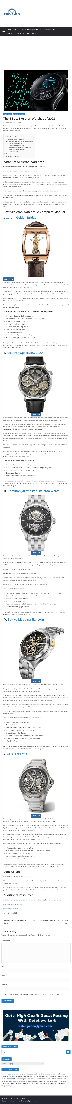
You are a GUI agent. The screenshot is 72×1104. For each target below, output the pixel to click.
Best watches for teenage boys (12, 904)
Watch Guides (12, 29)
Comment (6, 941)
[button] (18, 29)
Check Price (8, 279)
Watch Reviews (49, 29)
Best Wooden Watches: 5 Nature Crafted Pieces (53, 921)
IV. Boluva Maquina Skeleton (17, 149)
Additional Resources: (13, 156)
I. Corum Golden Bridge (15, 143)
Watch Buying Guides (18, 114)
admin (19, 122)
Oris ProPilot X (17, 754)
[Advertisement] (36, 50)
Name (4, 966)
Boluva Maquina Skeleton (26, 619)
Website (4, 984)
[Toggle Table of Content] (31, 136)
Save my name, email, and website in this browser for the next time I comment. (32, 994)
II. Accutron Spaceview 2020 (16, 145)
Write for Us (31, 34)
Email (4, 975)
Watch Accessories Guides (31, 29)
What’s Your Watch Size (16, 34)
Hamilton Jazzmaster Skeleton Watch (34, 491)
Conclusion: (9, 154)
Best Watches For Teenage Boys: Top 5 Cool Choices (19, 921)
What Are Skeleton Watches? (15, 139)
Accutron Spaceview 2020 (25, 353)
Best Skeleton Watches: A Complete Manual (19, 141)
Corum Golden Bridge (21, 217)
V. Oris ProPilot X (13, 152)
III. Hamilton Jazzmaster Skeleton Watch (20, 147)
